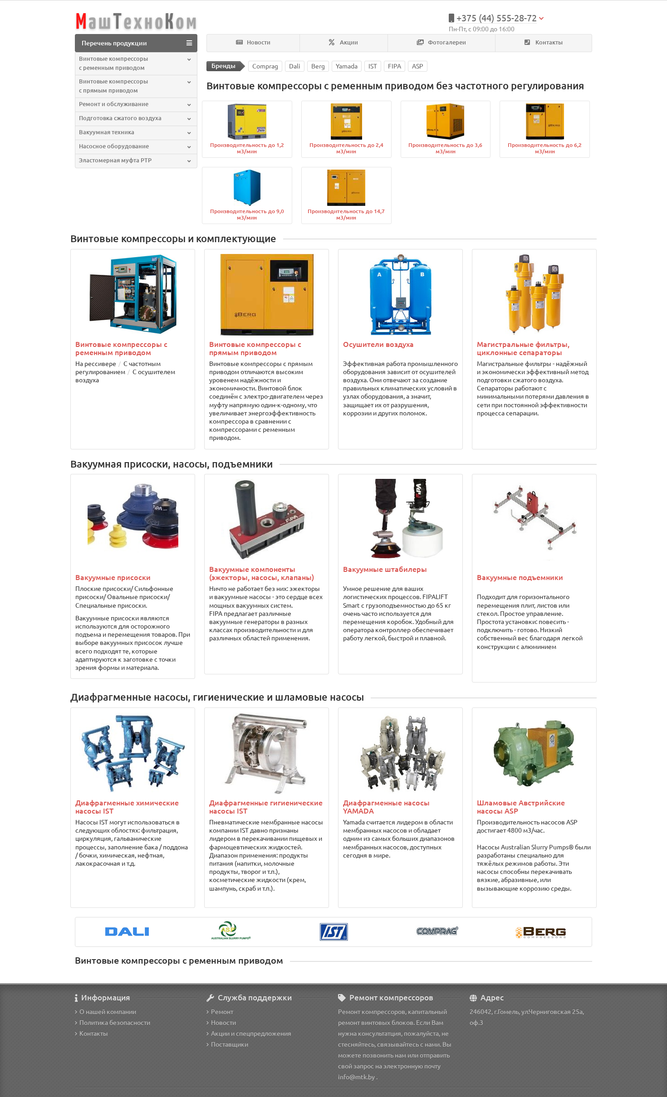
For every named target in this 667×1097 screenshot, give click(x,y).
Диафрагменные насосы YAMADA (386, 807)
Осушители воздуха (378, 344)
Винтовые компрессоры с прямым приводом (113, 86)
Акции (348, 42)
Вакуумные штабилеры (385, 569)
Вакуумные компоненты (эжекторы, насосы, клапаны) (261, 573)
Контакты (548, 42)
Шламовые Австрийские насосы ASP (521, 807)
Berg (318, 66)
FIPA (394, 66)
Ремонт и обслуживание (113, 104)
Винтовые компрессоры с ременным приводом (113, 63)
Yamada (347, 66)
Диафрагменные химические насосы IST (127, 807)
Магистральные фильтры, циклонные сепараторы (523, 348)
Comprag (265, 66)
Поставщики (229, 1044)
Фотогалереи (446, 42)
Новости (257, 42)
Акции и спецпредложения (251, 1033)
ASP (417, 66)
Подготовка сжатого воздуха (120, 118)
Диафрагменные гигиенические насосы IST (266, 807)
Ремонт (222, 1011)
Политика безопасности (114, 1022)
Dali (294, 66)
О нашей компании (107, 1011)
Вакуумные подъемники (520, 577)
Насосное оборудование (114, 146)
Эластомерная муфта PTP (115, 160)
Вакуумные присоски (113, 577)
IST (372, 66)
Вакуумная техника (106, 132)
